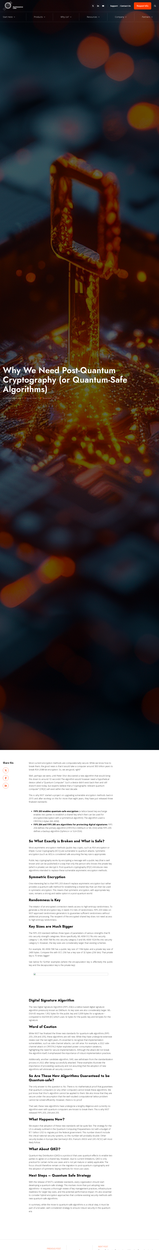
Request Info (142, 5)
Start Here (8, 16)
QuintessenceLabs (13, 398)
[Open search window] (155, 6)
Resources (92, 16)
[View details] (93, 6)
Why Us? (65, 16)
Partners (146, 16)
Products (38, 16)
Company (119, 16)
